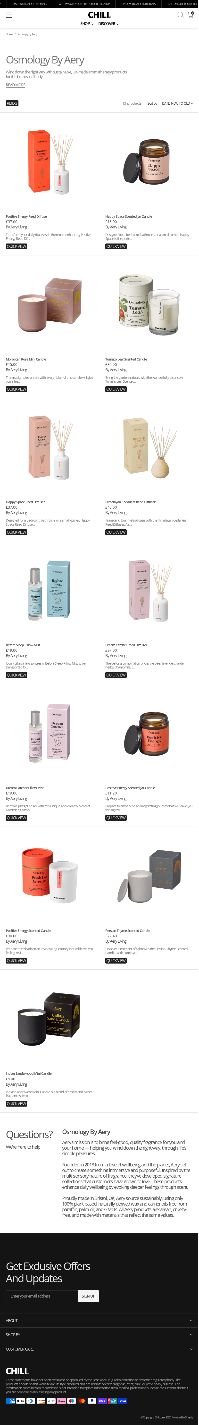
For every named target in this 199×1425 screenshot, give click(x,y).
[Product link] (50, 162)
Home (9, 34)
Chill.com (156, 1417)
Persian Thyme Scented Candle (127, 930)
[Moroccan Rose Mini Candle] (50, 372)
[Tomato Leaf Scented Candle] (149, 372)
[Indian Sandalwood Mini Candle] (50, 1086)
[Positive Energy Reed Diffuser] (50, 229)
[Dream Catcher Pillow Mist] (50, 801)
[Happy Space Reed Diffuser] (50, 515)
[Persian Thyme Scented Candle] (149, 944)
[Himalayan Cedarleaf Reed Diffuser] (149, 515)
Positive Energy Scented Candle (28, 930)
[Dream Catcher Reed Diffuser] (149, 658)
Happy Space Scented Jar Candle (128, 216)
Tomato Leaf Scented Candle (126, 359)
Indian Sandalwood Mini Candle (28, 1073)
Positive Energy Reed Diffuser (27, 216)
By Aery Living (16, 227)
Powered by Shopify (179, 1417)
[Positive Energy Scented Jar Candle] (149, 801)
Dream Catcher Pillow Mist (25, 787)
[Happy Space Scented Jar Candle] (149, 229)
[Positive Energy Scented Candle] (50, 944)
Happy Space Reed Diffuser (25, 502)
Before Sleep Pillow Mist (23, 645)
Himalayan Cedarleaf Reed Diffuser (130, 502)
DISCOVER (106, 23)
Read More (15, 85)
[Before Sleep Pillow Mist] (50, 658)
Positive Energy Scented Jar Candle (130, 787)
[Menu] (9, 15)
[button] (41, 15)
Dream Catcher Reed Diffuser (126, 645)
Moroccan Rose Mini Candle (26, 359)
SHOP (85, 23)
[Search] (180, 15)
